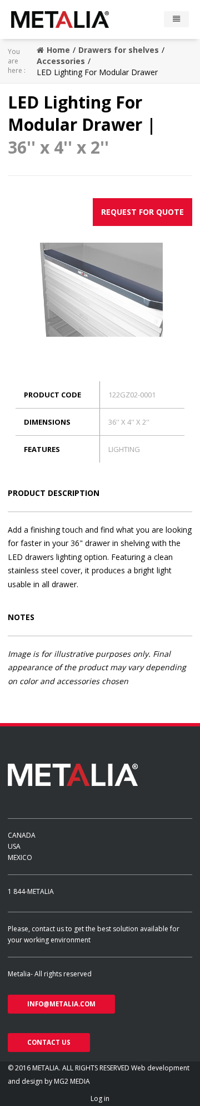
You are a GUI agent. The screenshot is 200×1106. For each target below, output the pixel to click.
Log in (100, 1098)
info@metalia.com (61, 1004)
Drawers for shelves (118, 50)
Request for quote (142, 212)
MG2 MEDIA (72, 1081)
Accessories (61, 61)
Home (58, 50)
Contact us (49, 1042)
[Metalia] (76, 19)
